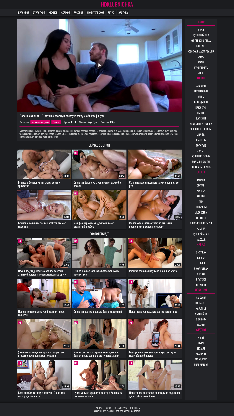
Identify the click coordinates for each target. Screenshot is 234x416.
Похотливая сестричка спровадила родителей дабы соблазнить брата (155, 394)
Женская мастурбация (201, 51)
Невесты (201, 218)
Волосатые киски (201, 167)
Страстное (39, 12)
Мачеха (201, 191)
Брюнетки (201, 107)
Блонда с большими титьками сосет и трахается (39, 184)
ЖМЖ (201, 57)
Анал (201, 30)
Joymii (201, 343)
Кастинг (201, 46)
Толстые (201, 145)
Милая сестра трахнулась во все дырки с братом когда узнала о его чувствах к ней (97, 354)
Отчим (201, 196)
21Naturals (201, 359)
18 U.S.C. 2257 (120, 408)
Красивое (23, 12)
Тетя (201, 201)
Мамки (201, 180)
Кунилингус (201, 67)
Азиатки (201, 86)
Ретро (111, 12)
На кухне (201, 298)
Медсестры (201, 212)
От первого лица (201, 40)
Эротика (123, 12)
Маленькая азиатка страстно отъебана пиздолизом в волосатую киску (150, 224)
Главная (98, 408)
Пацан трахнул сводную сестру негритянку (153, 311)
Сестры (56, 122)
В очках (201, 274)
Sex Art (201, 348)
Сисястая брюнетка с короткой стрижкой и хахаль (97, 184)
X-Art (201, 337)
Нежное (53, 12)
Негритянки (201, 91)
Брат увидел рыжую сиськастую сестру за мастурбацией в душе (152, 354)
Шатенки (201, 118)
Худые (201, 151)
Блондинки (201, 102)
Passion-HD (201, 354)
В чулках (201, 252)
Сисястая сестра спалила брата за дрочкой (98, 311)
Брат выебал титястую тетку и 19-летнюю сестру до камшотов (41, 394)
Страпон (201, 285)
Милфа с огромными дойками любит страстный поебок (94, 224)
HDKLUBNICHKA (117, 4)
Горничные (200, 207)
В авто (201, 325)
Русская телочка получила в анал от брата (153, 271)
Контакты (135, 408)
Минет (201, 73)
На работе (201, 303)
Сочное (65, 12)
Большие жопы (201, 162)
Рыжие (201, 113)
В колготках (201, 268)
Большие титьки (200, 156)
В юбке (201, 258)
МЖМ (201, 62)
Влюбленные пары (201, 223)
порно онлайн (109, 411)
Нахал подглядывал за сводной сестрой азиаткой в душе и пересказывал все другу (42, 272)
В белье (201, 263)
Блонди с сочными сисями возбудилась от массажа (42, 224)
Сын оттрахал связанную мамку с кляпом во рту (153, 184)
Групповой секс (201, 35)
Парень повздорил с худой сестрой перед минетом (41, 313)
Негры (200, 97)
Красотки (201, 140)
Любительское (95, 12)
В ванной (201, 319)
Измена (201, 229)
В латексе (201, 279)
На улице (201, 308)
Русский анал (201, 234)
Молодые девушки (40, 122)
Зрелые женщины (201, 129)
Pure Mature (201, 365)
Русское (78, 12)
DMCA (108, 408)
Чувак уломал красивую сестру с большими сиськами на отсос (98, 394)
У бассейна (201, 314)
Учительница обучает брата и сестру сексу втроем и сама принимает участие (42, 354)
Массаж (201, 239)
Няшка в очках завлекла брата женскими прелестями (96, 272)
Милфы (201, 134)
